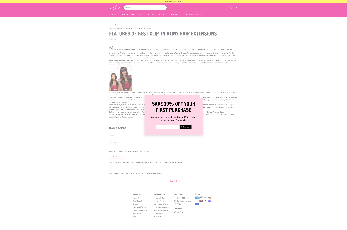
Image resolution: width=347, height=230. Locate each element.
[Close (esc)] (201, 96)
